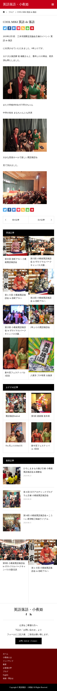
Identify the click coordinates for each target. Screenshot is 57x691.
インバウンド (8, 661)
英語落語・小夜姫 (16, 4)
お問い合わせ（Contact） (28, 641)
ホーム (5, 654)
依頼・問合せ (8, 678)
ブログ (5, 671)
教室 (4, 664)
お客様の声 (7, 668)
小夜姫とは (7, 657)
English (5, 675)
